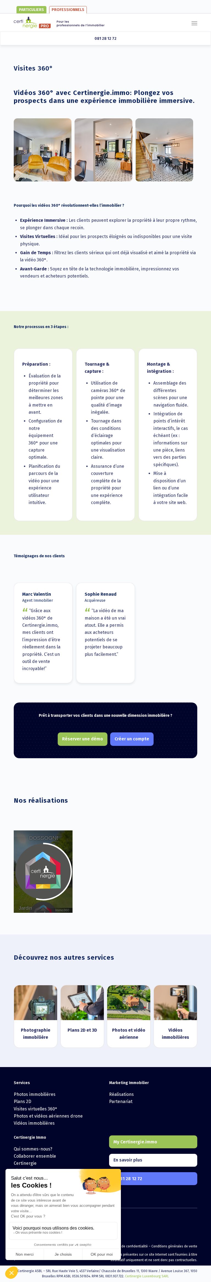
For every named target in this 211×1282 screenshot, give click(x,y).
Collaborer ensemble (35, 1156)
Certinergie (25, 1163)
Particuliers (31, 9)
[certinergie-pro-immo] (59, 22)
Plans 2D (22, 1101)
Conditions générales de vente (174, 1246)
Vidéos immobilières (34, 1123)
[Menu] (194, 20)
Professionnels (68, 9)
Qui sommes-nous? (33, 1149)
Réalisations (121, 1094)
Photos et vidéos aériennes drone (48, 1116)
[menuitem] (194, 20)
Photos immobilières (34, 1094)
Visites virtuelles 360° (35, 1109)
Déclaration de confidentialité (125, 1246)
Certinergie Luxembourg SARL (147, 1276)
